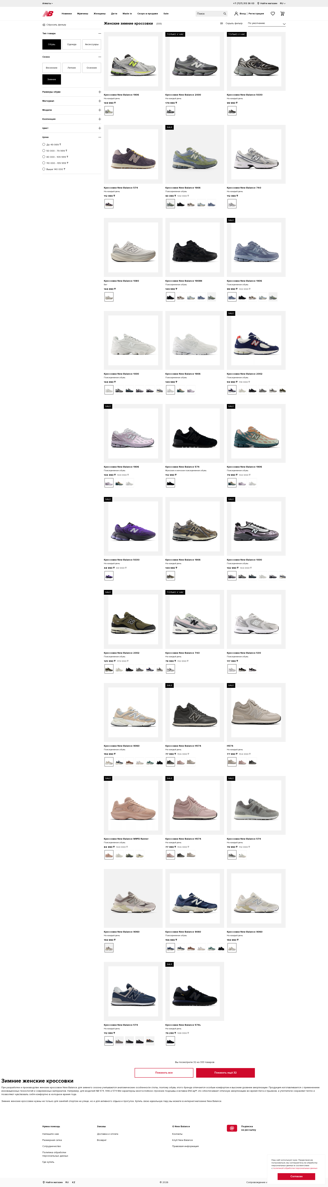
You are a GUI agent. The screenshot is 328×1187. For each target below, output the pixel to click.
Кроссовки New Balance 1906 (121, 94)
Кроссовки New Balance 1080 (121, 280)
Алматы (46, 3)
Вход (243, 13)
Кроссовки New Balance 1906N (183, 280)
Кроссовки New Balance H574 (183, 745)
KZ (73, 1182)
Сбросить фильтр (56, 24)
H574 (230, 745)
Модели (47, 110)
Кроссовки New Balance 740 (244, 187)
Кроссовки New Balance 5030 (244, 94)
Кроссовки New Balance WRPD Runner (126, 838)
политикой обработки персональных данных (295, 1168)
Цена (45, 137)
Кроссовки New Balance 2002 (244, 373)
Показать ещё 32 (225, 1072)
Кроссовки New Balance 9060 (121, 745)
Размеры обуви (51, 91)
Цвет (45, 128)
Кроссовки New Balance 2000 (183, 94)
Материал (48, 100)
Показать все (164, 1072)
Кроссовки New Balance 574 (121, 187)
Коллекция (49, 119)
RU (67, 1182)
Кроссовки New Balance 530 (244, 652)
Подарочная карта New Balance (144, 3)
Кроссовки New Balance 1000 (121, 373)
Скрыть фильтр (234, 23)
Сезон (46, 56)
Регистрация (256, 13)
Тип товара (49, 33)
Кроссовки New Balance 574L (183, 1024)
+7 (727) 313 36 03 (243, 3)
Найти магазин (268, 3)
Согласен (296, 1176)
